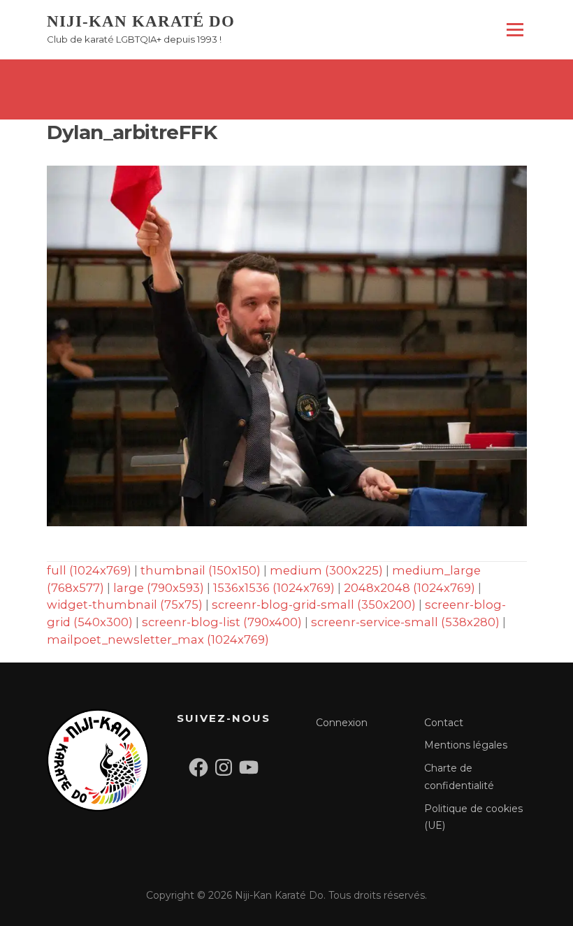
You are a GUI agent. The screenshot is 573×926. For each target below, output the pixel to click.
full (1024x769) (89, 570)
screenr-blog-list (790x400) (222, 622)
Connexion (342, 722)
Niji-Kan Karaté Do (141, 21)
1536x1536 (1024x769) (274, 588)
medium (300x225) (326, 570)
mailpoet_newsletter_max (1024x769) (158, 639)
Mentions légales (465, 745)
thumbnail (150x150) (200, 570)
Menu (514, 29)
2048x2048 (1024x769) (409, 588)
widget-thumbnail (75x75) (125, 605)
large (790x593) (158, 588)
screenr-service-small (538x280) (405, 622)
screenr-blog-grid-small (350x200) (314, 605)
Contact (443, 722)
